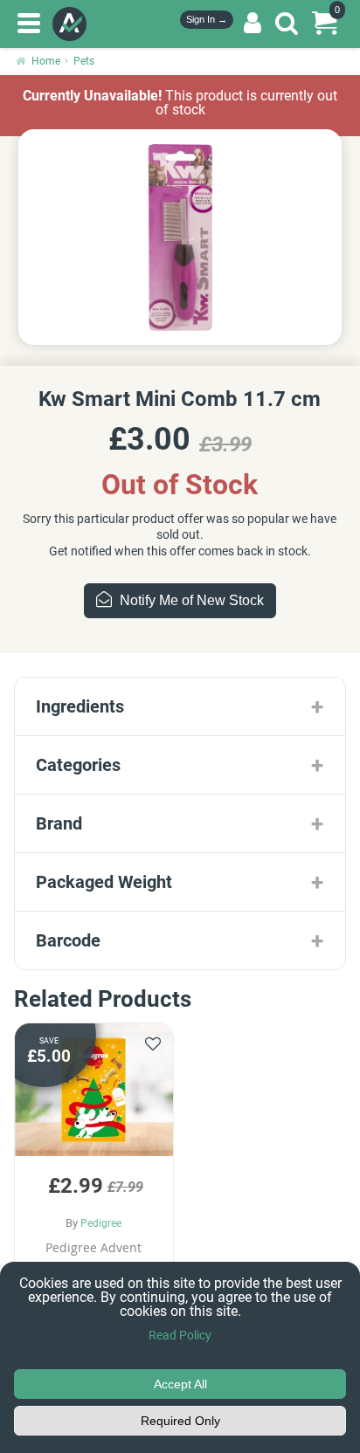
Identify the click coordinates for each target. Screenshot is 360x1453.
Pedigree (100, 1223)
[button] (94, 1171)
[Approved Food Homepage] (72, 24)
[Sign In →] (252, 23)
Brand (59, 823)
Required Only (180, 1421)
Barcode (68, 940)
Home (45, 61)
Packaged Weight (104, 882)
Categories (78, 765)
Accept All (180, 1384)
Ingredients (80, 706)
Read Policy (180, 1335)
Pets (83, 61)
